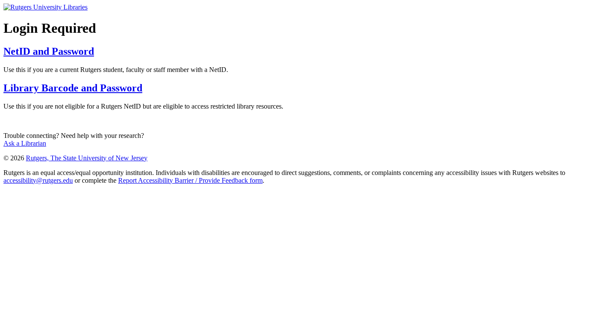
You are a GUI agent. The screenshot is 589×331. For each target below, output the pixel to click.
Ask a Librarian (24, 143)
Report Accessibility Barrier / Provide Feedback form (190, 180)
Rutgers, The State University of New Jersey (86, 158)
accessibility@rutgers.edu (38, 180)
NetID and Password (48, 51)
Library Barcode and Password (72, 88)
